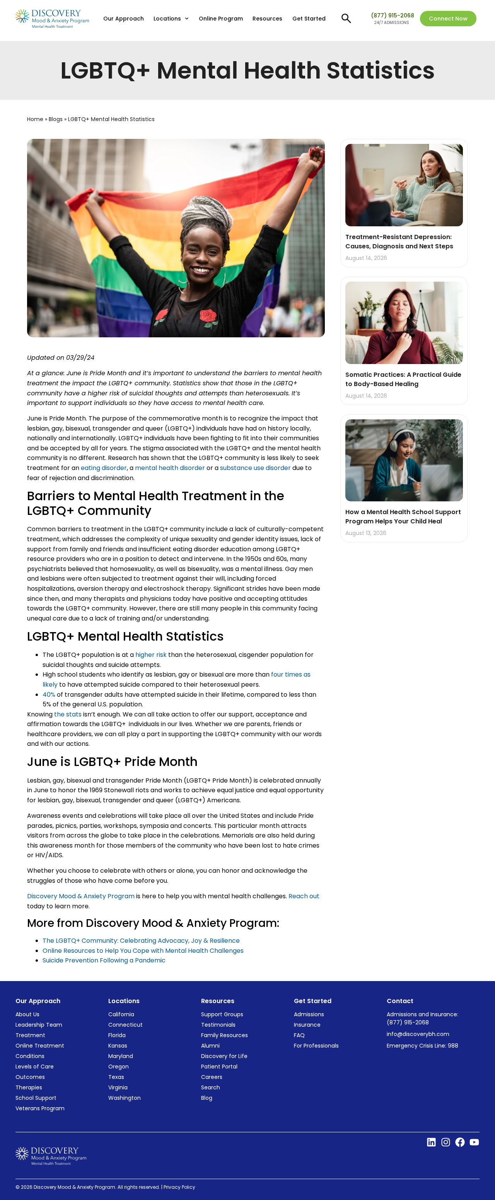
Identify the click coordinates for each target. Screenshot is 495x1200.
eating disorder (104, 467)
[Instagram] (445, 1142)
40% (49, 694)
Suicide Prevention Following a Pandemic (104, 960)
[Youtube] (474, 1142)
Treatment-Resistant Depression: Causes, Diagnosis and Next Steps (400, 241)
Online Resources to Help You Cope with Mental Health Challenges (143, 950)
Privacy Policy (180, 1187)
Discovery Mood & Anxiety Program (81, 896)
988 (453, 1046)
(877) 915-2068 (392, 15)
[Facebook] (460, 1142)
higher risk (151, 654)
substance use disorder (255, 467)
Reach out (303, 896)
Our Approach (123, 18)
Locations (167, 18)
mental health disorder (171, 467)
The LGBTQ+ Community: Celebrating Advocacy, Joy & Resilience (141, 940)
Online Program (221, 18)
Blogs (56, 119)
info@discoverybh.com (418, 1034)
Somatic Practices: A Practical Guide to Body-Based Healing (403, 379)
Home (35, 119)
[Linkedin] (431, 1142)
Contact (400, 1001)
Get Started (309, 18)
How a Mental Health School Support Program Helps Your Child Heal (403, 517)
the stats (67, 714)
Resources (267, 18)
